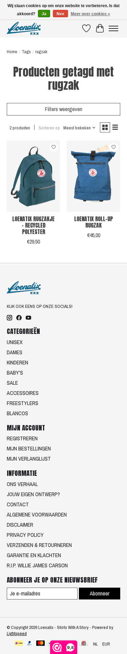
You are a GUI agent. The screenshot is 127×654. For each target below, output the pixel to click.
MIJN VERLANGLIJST (29, 458)
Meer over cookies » (90, 14)
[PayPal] (29, 643)
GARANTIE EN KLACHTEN (34, 555)
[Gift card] (84, 643)
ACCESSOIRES (23, 393)
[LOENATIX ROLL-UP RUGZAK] (93, 176)
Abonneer (99, 593)
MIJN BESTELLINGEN (29, 448)
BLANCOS (17, 413)
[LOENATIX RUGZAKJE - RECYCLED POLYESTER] (33, 176)
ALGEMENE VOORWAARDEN (37, 514)
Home (12, 51)
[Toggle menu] (113, 28)
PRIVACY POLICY (25, 535)
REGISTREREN (22, 438)
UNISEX (15, 342)
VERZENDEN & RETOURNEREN (39, 545)
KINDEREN (17, 362)
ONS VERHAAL (22, 484)
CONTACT (18, 504)
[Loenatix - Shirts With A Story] (24, 28)
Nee (60, 14)
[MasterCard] (40, 643)
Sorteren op (49, 128)
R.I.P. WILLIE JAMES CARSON (37, 565)
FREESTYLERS (22, 403)
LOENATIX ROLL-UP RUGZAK (93, 222)
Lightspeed (17, 633)
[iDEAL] (19, 643)
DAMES (14, 352)
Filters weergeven (63, 109)
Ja (44, 14)
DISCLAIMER (20, 524)
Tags (26, 51)
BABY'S (15, 372)
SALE (12, 382)
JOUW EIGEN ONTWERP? (33, 494)
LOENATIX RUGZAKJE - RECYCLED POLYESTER (33, 225)
